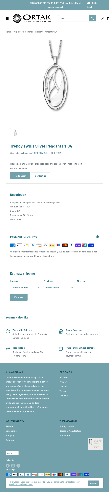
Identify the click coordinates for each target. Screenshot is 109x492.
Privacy (63, 381)
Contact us (40, 175)
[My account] (102, 18)
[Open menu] (7, 18)
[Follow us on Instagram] (13, 466)
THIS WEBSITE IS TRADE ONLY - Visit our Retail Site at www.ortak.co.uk (55, 5)
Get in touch (92, 5)
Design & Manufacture (70, 430)
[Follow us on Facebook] (8, 466)
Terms (62, 391)
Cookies (63, 386)
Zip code (81, 281)
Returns (10, 440)
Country (14, 281)
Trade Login (20, 175)
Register (10, 426)
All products (19, 32)
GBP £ (9, 453)
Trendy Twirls (39, 153)
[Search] (92, 18)
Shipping (10, 435)
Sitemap (63, 395)
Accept (93, 483)
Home (8, 32)
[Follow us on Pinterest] (18, 466)
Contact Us (11, 430)
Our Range (64, 435)
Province (48, 281)
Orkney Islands (66, 426)
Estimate (18, 297)
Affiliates (64, 377)
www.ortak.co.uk (18, 168)
